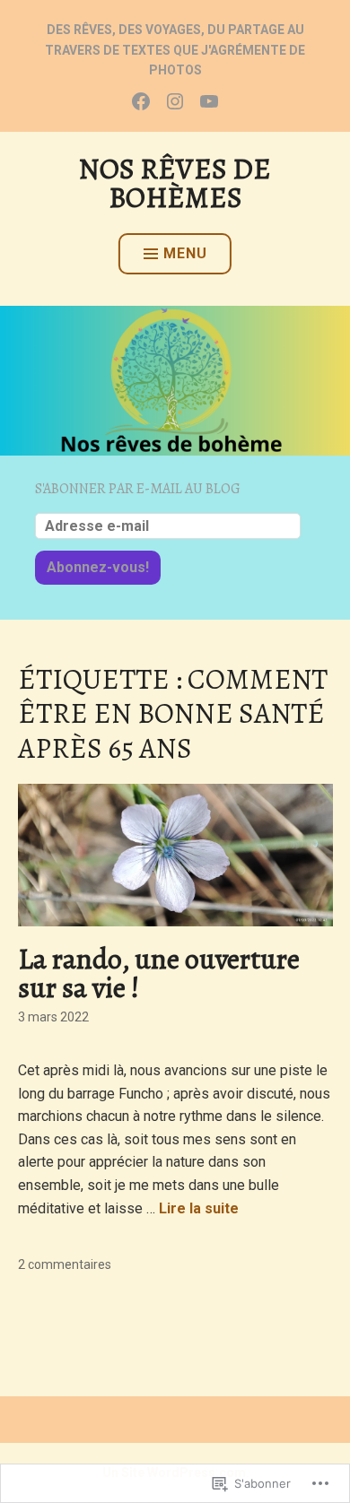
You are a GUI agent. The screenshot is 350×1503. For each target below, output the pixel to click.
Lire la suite (199, 1208)
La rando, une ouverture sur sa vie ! (159, 973)
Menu (185, 253)
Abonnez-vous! (98, 567)
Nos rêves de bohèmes (175, 183)
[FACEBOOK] (141, 100)
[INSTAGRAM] (175, 100)
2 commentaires (64, 1264)
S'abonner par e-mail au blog (138, 489)
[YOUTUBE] (209, 100)
